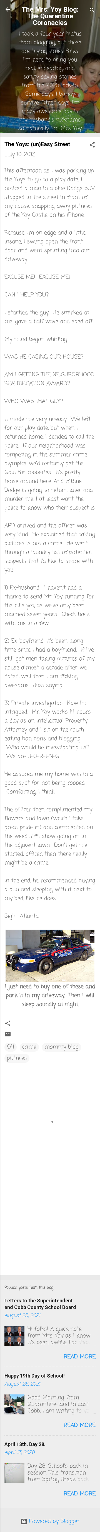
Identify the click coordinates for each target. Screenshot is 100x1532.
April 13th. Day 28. (25, 1444)
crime (29, 1047)
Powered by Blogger (53, 1521)
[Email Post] (7, 1036)
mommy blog (61, 1047)
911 (10, 1047)
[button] (92, 145)
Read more (80, 1357)
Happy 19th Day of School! (34, 1376)
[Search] (92, 11)
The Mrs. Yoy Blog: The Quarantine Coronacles (50, 16)
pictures (17, 1058)
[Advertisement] (50, 1231)
